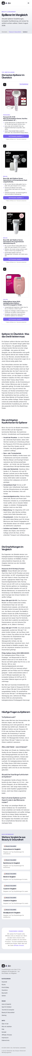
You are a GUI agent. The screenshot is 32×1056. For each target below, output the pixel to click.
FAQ (3, 1029)
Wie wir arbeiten (7, 1026)
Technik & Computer (8, 1010)
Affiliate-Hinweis (19, 945)
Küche (4, 984)
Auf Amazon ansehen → (16, 136)
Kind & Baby (5, 987)
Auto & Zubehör (6, 1004)
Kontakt (4, 1032)
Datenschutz (5, 1040)
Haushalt (4, 982)
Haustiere (5, 990)
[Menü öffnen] (28, 3)
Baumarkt (4, 993)
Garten (4, 995)
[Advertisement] (16, 51)
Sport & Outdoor (7, 1007)
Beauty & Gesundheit (15, 32)
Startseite (4, 32)
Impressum (5, 1037)
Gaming (4, 1015)
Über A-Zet (5, 1024)
